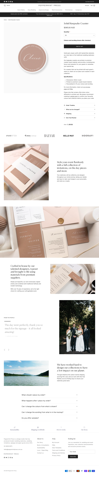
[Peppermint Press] (49, 5)
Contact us (40, 453)
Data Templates (56, 447)
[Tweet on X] (68, 124)
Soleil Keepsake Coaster (14, 20)
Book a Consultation (43, 445)
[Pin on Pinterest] (71, 124)
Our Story (40, 442)
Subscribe (73, 456)
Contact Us (79, 10)
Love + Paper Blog (42, 450)
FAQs (71, 89)
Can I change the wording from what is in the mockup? (42, 412)
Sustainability (41, 447)
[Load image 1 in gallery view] (32, 57)
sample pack (74, 96)
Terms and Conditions (58, 450)
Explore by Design (44, 10)
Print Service (68, 10)
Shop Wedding (32, 10)
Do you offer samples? (30, 418)
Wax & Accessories (57, 10)
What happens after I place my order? (36, 401)
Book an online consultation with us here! (49, 1)
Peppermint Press (12, 470)
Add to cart (79, 46)
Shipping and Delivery (58, 453)
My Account (55, 442)
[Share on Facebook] (70, 124)
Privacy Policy (56, 455)
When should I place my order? (33, 395)
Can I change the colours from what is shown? (39, 406)
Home (5, 20)
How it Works (21, 10)
